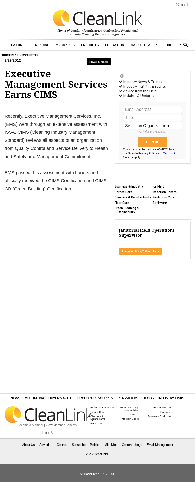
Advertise (45, 445)
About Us (28, 445)
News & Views (99, 61)
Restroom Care (164, 197)
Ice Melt (158, 186)
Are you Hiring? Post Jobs (140, 251)
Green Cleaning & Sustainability (127, 210)
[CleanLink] (97, 18)
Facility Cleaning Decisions (89, 34)
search (186, 45)
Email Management (160, 445)
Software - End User (159, 416)
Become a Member (30, 425)
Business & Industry (129, 186)
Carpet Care (123, 192)
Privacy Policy (147, 153)
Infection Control (165, 192)
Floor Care (122, 202)
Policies (95, 445)
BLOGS (148, 398)
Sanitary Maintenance (86, 30)
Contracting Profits (117, 30)
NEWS (15, 398)
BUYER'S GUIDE (60, 398)
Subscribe (79, 445)
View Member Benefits (61, 425)
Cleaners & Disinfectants (133, 197)
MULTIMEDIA (34, 398)
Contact (62, 445)
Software (160, 202)
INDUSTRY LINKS (171, 398)
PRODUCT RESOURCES (95, 398)
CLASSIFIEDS (128, 398)
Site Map (111, 445)
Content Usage (132, 445)
